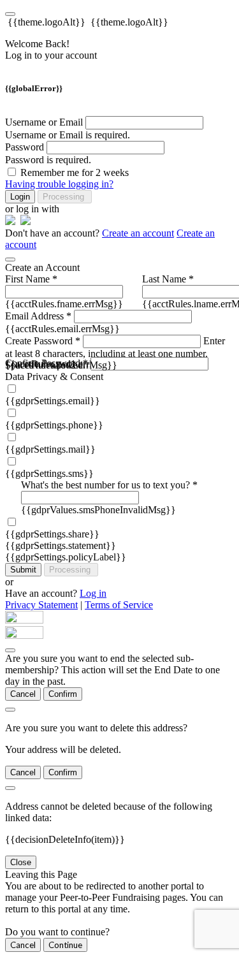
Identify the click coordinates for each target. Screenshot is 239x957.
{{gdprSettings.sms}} (49, 473)
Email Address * (38, 315)
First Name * (31, 279)
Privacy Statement (41, 604)
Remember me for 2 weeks (74, 172)
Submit (23, 569)
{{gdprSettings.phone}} (54, 425)
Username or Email (44, 122)
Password (24, 147)
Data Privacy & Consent (54, 376)
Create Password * (42, 340)
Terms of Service (119, 604)
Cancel (23, 694)
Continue (65, 945)
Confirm (62, 694)
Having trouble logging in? (59, 184)
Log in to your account (51, 55)
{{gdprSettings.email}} (52, 400)
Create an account (138, 233)
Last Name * (168, 279)
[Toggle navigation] (10, 14)
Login (20, 196)
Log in (93, 593)
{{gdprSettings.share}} (52, 534)
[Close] (10, 259)
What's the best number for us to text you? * (109, 484)
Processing (65, 196)
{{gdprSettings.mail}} (50, 449)
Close (20, 862)
